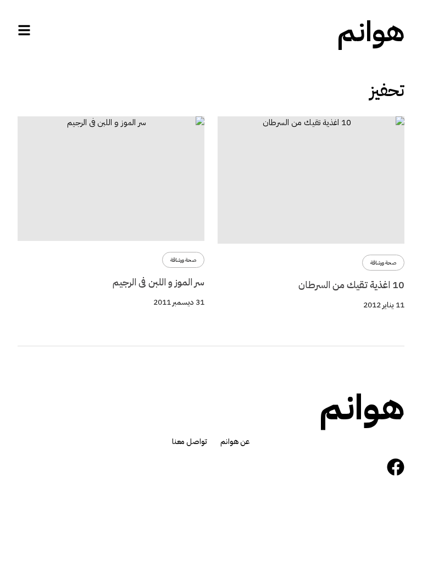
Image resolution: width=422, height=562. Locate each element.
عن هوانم (235, 441)
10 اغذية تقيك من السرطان (351, 284)
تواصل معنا (189, 441)
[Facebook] (395, 467)
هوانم (370, 31)
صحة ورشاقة (383, 262)
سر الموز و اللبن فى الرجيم (158, 281)
